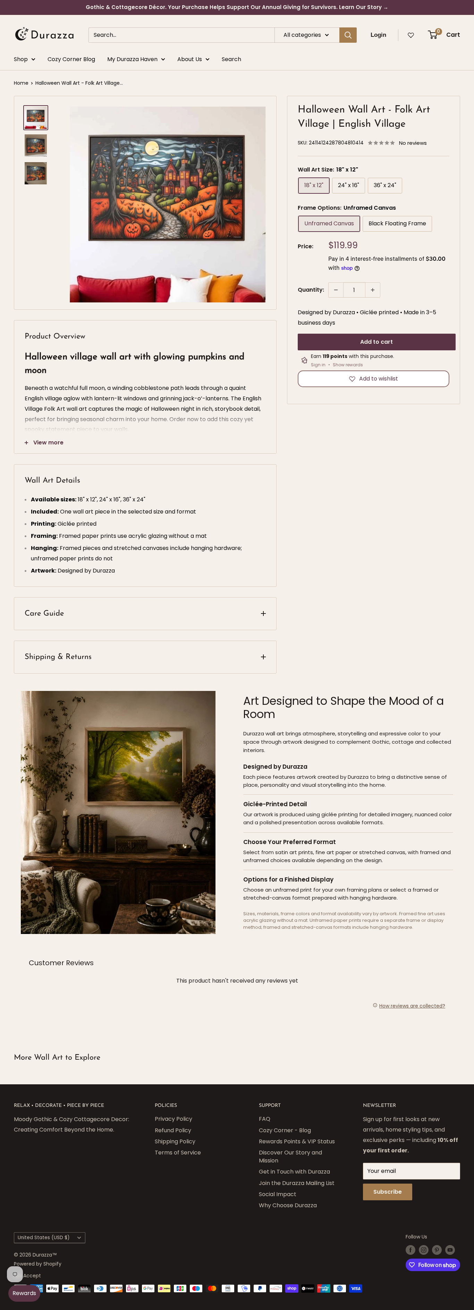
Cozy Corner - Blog (285, 1130)
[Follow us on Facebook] (410, 1250)
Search (231, 59)
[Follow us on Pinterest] (437, 1250)
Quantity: (311, 290)
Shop (21, 59)
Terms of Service (178, 1153)
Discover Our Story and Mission (290, 1156)
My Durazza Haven (132, 59)
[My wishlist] (410, 35)
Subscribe (387, 1192)
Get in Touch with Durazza (294, 1172)
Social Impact (277, 1194)
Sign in (318, 365)
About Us (189, 59)
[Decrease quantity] (336, 290)
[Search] (348, 35)
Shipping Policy (175, 1141)
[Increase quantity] (372, 290)
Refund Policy (173, 1130)
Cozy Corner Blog (71, 59)
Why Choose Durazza (288, 1205)
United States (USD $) (44, 1237)
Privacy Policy (173, 1119)
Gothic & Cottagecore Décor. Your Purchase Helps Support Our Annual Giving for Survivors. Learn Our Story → (237, 7)
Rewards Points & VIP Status (297, 1141)
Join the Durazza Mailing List (297, 1183)
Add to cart (376, 342)
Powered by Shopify (37, 1263)
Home (21, 83)
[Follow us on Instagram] (424, 1250)
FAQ (264, 1119)
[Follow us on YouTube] (450, 1250)
